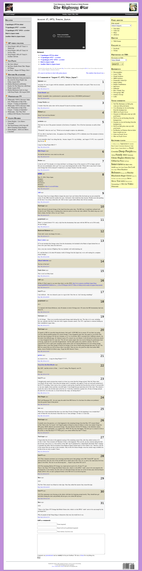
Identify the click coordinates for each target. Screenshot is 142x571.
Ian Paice (12, 60)
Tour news (121, 181)
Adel (39, 192)
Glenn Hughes (14, 118)
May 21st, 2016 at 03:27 (43, 433)
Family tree (121, 154)
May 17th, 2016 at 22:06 (43, 257)
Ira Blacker (116, 130)
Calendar (56, 566)
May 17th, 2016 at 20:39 (43, 170)
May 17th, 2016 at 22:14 (43, 266)
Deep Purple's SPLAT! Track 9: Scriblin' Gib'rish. (17, 55)
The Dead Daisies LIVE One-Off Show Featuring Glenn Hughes (18, 126)
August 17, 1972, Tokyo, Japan (53, 19)
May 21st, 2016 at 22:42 (43, 451)
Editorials (116, 88)
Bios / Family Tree (119, 90)
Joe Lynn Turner (123, 167)
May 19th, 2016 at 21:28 (43, 404)
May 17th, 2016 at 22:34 (43, 276)
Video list (116, 31)
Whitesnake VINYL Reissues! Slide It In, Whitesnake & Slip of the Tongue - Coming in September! (19, 102)
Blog (63, 68)
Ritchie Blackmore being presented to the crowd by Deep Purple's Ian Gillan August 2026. (19, 80)
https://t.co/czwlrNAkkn (51, 186)
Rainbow (125, 169)
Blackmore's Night (129, 146)
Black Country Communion (117, 146)
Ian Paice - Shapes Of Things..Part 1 (19, 70)
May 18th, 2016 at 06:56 (43, 297)
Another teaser (15, 36)
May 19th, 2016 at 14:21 (43, 361)
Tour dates (116, 28)
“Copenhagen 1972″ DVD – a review (17, 30)
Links (115, 96)
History (128, 157)
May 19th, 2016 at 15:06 (43, 374)
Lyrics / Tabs (117, 74)
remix (12, 33)
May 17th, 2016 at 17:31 (43, 89)
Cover (127, 148)
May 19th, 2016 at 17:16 (43, 393)
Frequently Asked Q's (120, 80)
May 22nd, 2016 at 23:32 (43, 517)
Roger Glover (126, 175)
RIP (126, 173)
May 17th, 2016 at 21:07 (43, 215)
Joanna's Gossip (118, 94)
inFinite (127, 161)
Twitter (115, 50)
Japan (117, 167)
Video (130, 183)
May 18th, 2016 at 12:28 (43, 312)
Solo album (118, 178)
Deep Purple (126, 151)
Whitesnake (115, 186)
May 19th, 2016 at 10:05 (43, 351)
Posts (53, 566)
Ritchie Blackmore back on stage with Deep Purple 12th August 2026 (19, 91)
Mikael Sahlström (43, 260)
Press (119, 169)
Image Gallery (117, 82)
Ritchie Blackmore (16, 74)
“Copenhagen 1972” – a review (15, 27)
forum (82, 555)
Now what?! (114, 169)
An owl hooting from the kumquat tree (123, 109)
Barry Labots (42, 240)
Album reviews (116, 144)
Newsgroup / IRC (118, 92)
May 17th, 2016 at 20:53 (43, 202)
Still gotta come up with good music (123, 105)
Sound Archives (118, 76)
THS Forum (117, 41)
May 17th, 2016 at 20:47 (43, 188)
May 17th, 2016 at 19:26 (43, 147)
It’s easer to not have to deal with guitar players (52, 73)
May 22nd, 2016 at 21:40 (43, 498)
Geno (115, 134)
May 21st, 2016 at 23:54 (43, 474)
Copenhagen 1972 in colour (14, 24)
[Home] (71, 11)
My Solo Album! (13, 64)
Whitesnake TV (15, 96)
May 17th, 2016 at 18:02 (43, 98)
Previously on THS (117, 58)
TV (120, 184)
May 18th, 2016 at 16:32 (43, 325)
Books (112, 148)
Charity (117, 148)
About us (116, 35)
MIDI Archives (118, 78)
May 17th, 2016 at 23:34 (43, 287)
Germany (130, 155)
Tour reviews (128, 181)
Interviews (116, 86)
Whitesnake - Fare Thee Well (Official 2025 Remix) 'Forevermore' (19, 113)
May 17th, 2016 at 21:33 (43, 226)
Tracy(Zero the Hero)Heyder (46, 365)
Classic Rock (122, 148)
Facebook (116, 48)
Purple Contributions (119, 84)
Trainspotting (115, 184)
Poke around (115, 23)
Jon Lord (131, 167)
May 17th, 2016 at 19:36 (43, 156)
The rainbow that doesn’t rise (95, 73)
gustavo (40, 355)
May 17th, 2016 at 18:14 (43, 108)
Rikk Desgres (42, 151)
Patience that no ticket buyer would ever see (124, 131)
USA (125, 184)
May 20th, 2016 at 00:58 (43, 416)
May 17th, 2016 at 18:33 (43, 117)
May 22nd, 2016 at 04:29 (43, 487)
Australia (131, 144)
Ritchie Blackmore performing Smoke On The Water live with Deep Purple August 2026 (19, 86)
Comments (62, 566)
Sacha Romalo (42, 93)
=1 (112, 144)
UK (122, 184)
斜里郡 (40, 174)
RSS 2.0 (86, 68)
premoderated (49, 555)
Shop (115, 33)
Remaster (123, 173)
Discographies (117, 72)
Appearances (124, 144)
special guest (124, 178)
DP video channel (16, 43)
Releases (116, 172)
